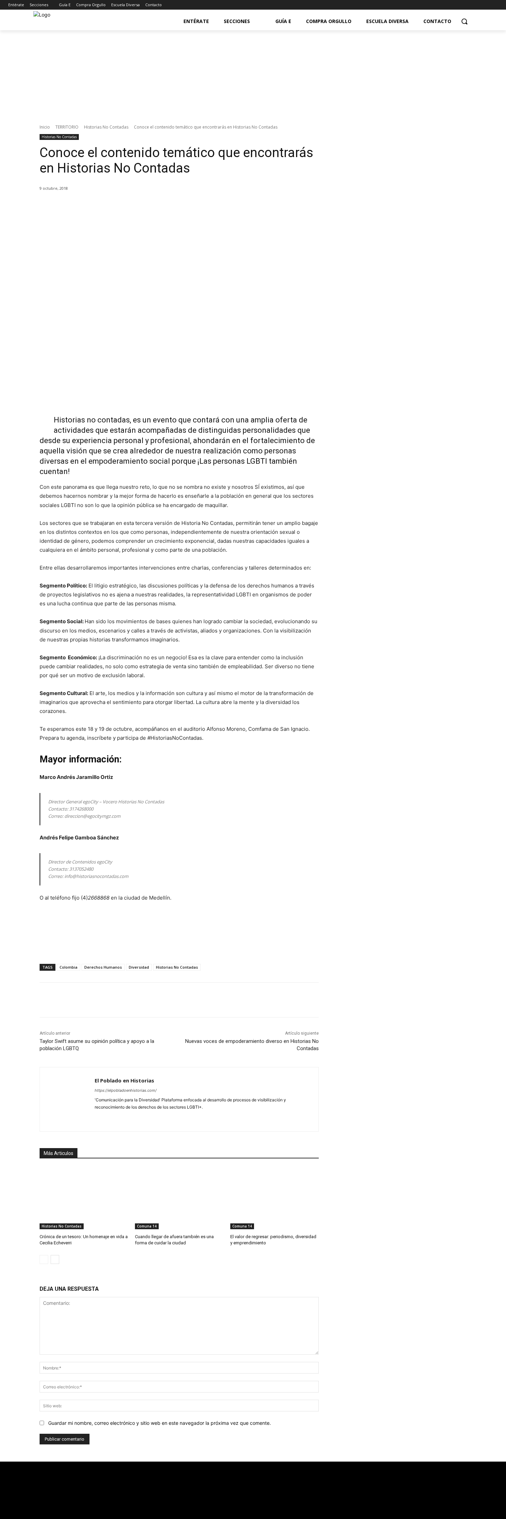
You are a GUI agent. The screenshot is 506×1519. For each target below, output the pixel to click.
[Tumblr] (145, 1118)
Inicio (45, 127)
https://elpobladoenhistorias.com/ (126, 1090)
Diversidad (139, 967)
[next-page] (55, 1259)
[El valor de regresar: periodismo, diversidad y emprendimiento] (274, 1198)
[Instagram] (494, 5)
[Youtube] (484, 5)
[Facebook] (465, 5)
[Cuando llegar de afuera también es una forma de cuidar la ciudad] (179, 1198)
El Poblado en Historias (124, 1080)
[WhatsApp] (136, 206)
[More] (152, 206)
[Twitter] (475, 5)
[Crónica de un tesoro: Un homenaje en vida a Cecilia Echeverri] (84, 1198)
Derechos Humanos (103, 967)
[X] (104, 206)
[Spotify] (121, 1118)
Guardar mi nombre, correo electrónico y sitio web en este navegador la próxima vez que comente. (159, 1423)
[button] (464, 21)
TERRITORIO (66, 127)
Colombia (68, 967)
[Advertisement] (400, 416)
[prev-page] (44, 1259)
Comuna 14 (147, 1226)
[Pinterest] (120, 206)
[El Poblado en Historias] (67, 1099)
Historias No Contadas (106, 127)
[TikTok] (133, 1118)
